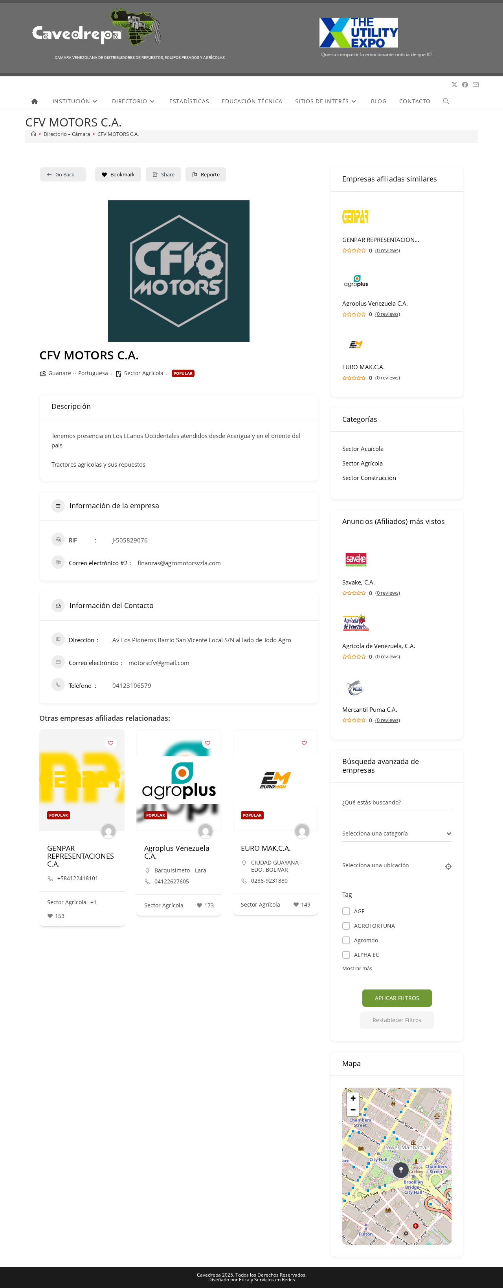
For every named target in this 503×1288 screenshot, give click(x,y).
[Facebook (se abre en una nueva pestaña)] (465, 84)
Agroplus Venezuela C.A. (176, 852)
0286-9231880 (269, 880)
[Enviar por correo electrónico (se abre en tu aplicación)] (475, 84)
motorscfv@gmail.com (159, 663)
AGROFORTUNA (374, 925)
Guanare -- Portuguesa (78, 373)
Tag (347, 894)
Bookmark (122, 174)
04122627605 (171, 881)
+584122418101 (77, 878)
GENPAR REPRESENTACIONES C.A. (80, 855)
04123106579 (131, 685)
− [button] (353, 1110)
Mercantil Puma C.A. (369, 710)
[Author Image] (108, 831)
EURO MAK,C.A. (266, 848)
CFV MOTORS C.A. (118, 133)
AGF (359, 911)
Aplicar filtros (397, 998)
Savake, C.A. (358, 582)
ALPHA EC (366, 954)
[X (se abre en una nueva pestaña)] (454, 84)
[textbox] (375, 833)
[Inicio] (33, 133)
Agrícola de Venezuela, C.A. (378, 646)
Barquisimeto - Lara (180, 870)
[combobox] (397, 834)
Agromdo (366, 940)
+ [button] (353, 1098)
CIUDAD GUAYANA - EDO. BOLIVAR (276, 866)
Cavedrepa (42, 85)
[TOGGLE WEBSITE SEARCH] (446, 101)
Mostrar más (357, 968)
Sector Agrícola (143, 373)
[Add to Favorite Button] (111, 743)
